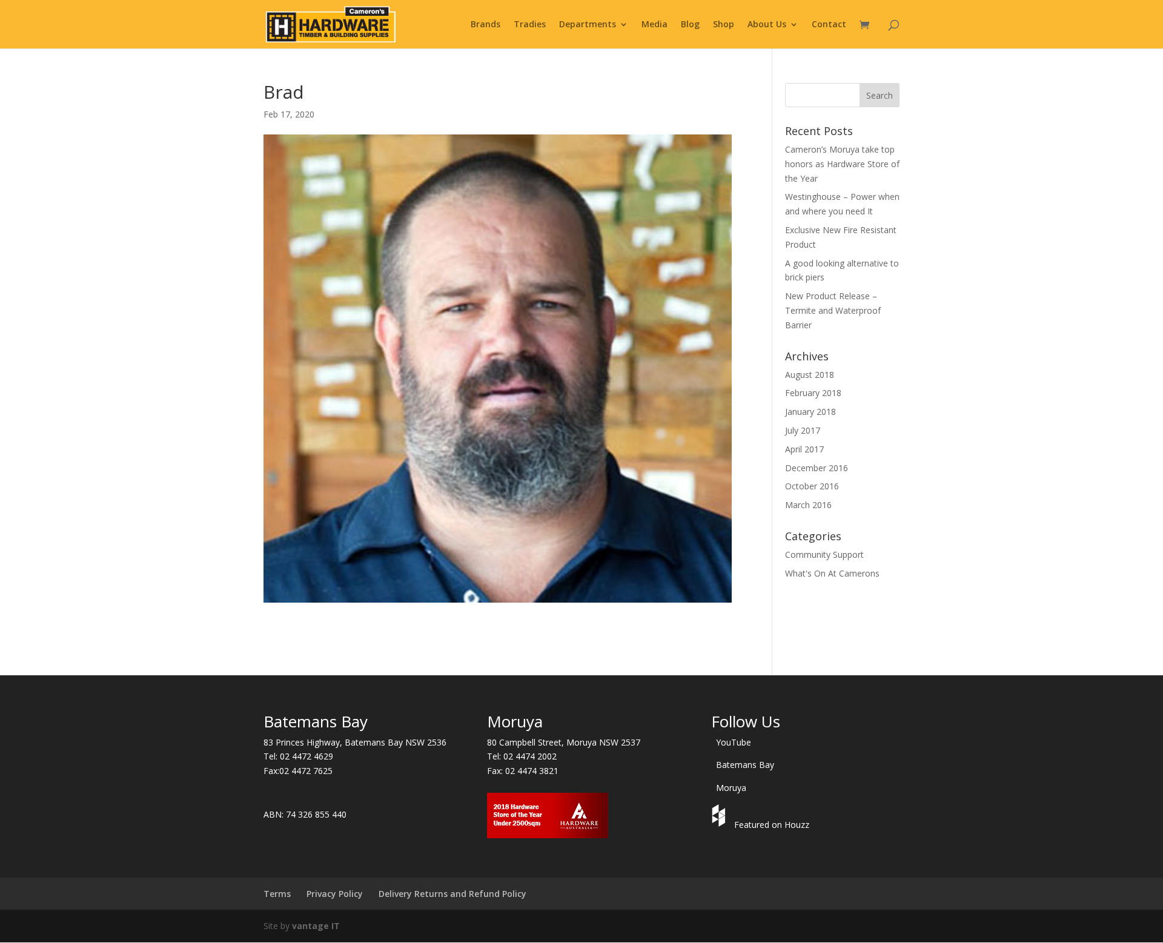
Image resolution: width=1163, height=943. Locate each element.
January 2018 (810, 411)
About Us (766, 25)
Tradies (530, 25)
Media (654, 25)
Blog (690, 25)
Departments (587, 25)
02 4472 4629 (306, 756)
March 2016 (808, 505)
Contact (829, 25)
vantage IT (316, 925)
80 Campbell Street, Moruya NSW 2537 (563, 742)
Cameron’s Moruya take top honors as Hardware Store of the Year (842, 164)
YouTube (733, 742)
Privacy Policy (334, 893)
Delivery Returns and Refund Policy (452, 893)
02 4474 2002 (530, 756)
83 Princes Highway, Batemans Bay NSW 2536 (354, 742)
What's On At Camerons (832, 573)
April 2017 (804, 449)
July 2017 (802, 430)
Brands (485, 25)
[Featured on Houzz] (720, 824)
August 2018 (809, 374)
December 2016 (816, 468)
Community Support (824, 554)
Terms (277, 893)
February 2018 (813, 393)
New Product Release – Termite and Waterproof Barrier (833, 310)
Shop (723, 25)
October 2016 (812, 486)
